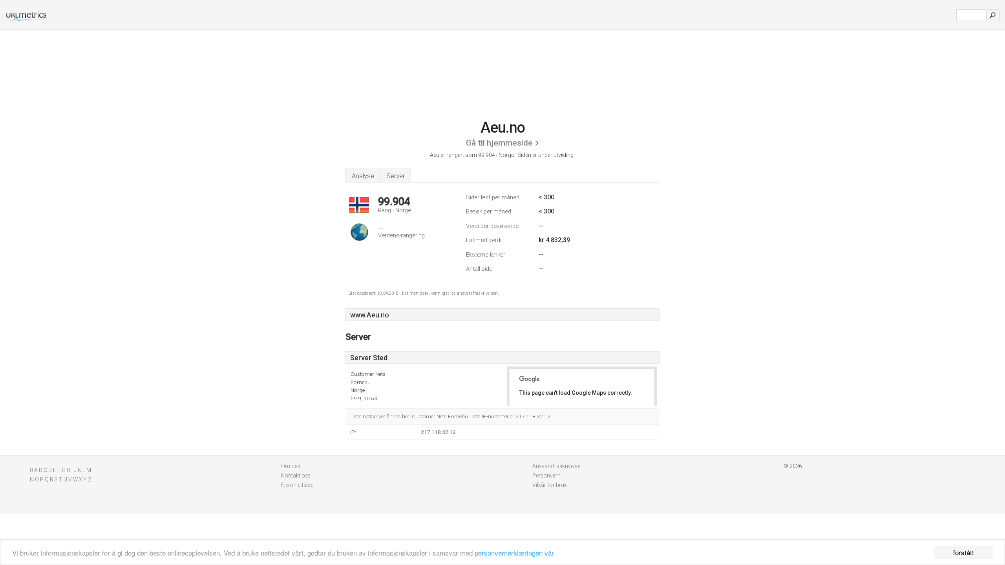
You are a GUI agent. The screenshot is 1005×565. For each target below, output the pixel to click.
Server (395, 176)
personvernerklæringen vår (514, 553)
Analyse (363, 176)
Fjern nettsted (297, 485)
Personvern (546, 475)
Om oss (290, 466)
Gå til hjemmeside (499, 143)
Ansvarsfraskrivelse (556, 466)
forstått (963, 552)
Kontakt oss (296, 475)
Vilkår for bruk (549, 485)
